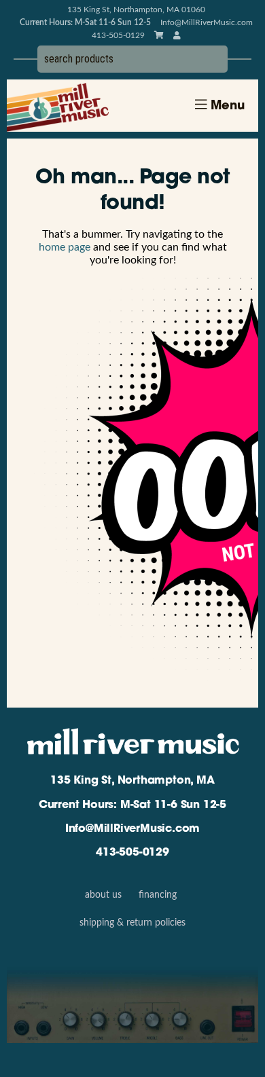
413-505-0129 (132, 852)
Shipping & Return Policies (133, 923)
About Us (103, 895)
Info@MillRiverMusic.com (206, 22)
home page (64, 247)
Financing (158, 895)
